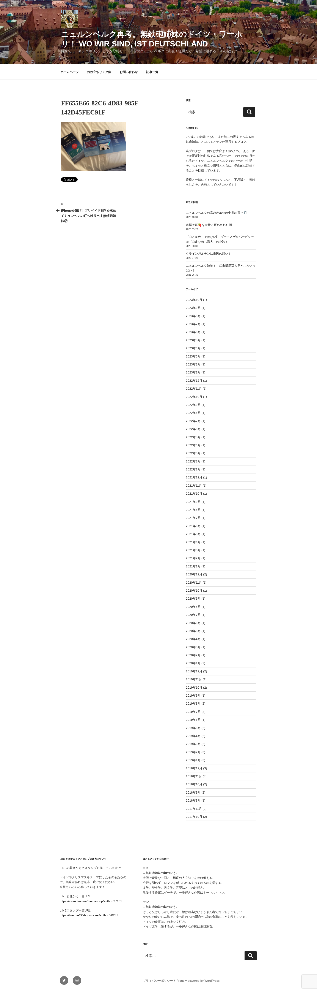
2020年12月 (194, 574)
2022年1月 (193, 469)
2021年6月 (193, 526)
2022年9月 (193, 405)
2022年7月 (193, 421)
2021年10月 (194, 493)
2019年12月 (194, 671)
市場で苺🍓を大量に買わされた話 (209, 225)
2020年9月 (193, 598)
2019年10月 (194, 687)
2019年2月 (193, 752)
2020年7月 (193, 614)
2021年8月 (193, 509)
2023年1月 (193, 372)
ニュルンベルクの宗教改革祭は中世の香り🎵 (216, 212)
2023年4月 (193, 348)
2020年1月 (193, 663)
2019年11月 (194, 679)
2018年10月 (194, 784)
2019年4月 (193, 736)
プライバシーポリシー (158, 980)
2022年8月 (193, 413)
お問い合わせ (129, 72)
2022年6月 (193, 429)
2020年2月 (193, 655)
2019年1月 (193, 760)
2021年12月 (194, 477)
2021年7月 (193, 517)
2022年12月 (194, 380)
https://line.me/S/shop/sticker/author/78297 (89, 915)
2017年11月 (194, 808)
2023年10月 (194, 300)
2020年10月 (194, 590)
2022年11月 (194, 388)
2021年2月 (193, 558)
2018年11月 (194, 776)
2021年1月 (193, 566)
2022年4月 (193, 445)
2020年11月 (194, 582)
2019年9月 (193, 695)
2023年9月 (193, 308)
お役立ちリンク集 (99, 72)
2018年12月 (194, 768)
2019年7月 (193, 711)
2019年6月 (193, 719)
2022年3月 (193, 453)
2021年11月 (194, 485)
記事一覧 (152, 72)
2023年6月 (193, 332)
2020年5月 (193, 631)
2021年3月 (193, 550)
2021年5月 (193, 534)
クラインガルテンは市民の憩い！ (208, 253)
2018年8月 (193, 800)
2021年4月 (193, 542)
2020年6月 (193, 623)
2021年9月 (193, 501)
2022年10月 (194, 397)
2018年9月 (193, 792)
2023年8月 (193, 316)
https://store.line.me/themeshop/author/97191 (91, 901)
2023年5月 (193, 340)
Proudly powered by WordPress (198, 980)
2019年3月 (193, 744)
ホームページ (70, 72)
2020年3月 (193, 647)
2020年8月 (193, 606)
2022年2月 (193, 461)
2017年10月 (194, 816)
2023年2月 (193, 364)
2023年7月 (193, 324)
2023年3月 (193, 356)
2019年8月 (193, 703)
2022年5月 (193, 437)
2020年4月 (193, 639)
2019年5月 (193, 728)
